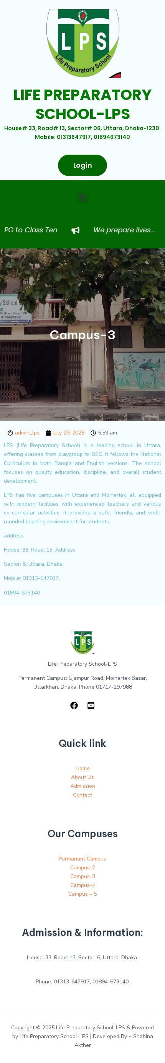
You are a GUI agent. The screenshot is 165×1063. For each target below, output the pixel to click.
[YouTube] (91, 705)
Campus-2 (82, 867)
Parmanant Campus (82, 858)
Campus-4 (82, 885)
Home (83, 768)
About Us (82, 777)
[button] (82, 197)
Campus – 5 (82, 894)
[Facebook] (74, 705)
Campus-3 (82, 876)
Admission (82, 786)
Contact (82, 795)
